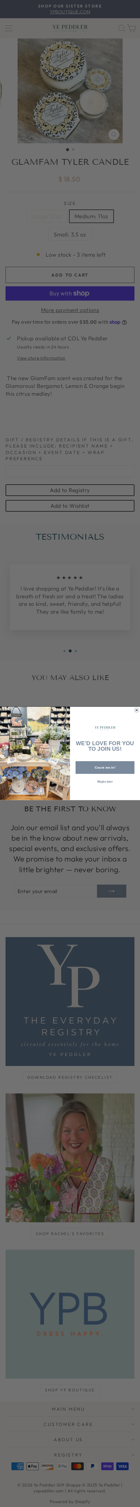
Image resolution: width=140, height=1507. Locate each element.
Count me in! (105, 768)
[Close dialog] (136, 710)
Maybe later (105, 781)
